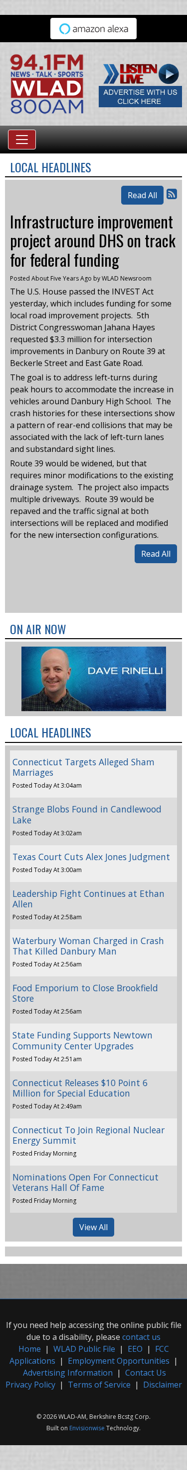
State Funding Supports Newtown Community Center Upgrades (82, 1040)
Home (29, 1348)
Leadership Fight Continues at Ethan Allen (88, 898)
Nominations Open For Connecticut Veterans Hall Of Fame (85, 1182)
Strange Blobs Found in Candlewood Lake (87, 814)
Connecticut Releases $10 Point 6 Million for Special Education (80, 1088)
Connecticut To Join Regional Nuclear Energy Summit (88, 1135)
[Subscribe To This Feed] (172, 193)
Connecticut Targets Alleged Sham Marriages (83, 767)
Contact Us (145, 1372)
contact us (141, 1336)
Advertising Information (68, 1372)
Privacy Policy (30, 1384)
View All (93, 1227)
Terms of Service (99, 1384)
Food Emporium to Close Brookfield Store (85, 993)
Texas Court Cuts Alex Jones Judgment (91, 857)
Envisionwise (87, 1428)
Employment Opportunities (119, 1360)
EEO (135, 1348)
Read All (142, 195)
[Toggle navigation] (22, 139)
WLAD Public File (84, 1348)
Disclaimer (162, 1384)
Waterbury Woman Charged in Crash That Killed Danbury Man (88, 946)
